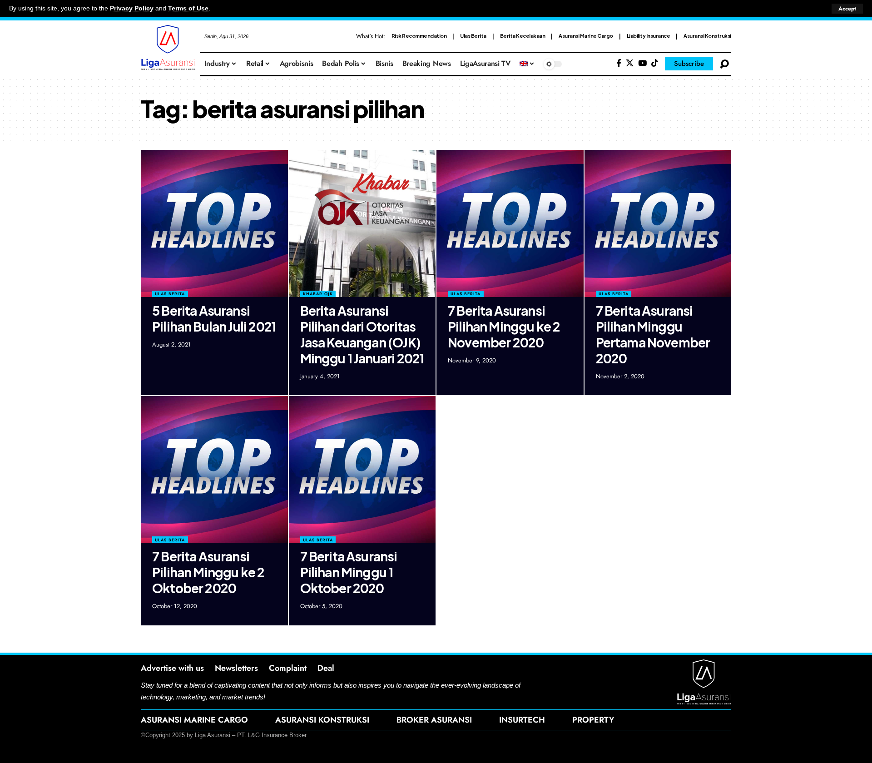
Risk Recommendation (419, 36)
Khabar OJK (318, 294)
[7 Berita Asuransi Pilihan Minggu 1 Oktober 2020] (362, 469)
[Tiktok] (654, 63)
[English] (527, 64)
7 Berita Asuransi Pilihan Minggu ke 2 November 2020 (504, 326)
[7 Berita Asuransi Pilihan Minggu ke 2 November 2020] (510, 223)
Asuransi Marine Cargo (586, 36)
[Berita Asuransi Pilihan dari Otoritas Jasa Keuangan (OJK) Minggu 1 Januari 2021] (362, 223)
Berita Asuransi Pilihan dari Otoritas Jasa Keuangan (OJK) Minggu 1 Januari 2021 (362, 334)
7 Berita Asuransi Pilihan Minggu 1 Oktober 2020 (348, 572)
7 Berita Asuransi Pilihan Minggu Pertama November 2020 (653, 334)
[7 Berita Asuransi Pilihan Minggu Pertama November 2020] (658, 223)
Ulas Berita (473, 36)
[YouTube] (642, 63)
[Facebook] (619, 63)
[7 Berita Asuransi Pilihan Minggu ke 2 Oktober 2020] (214, 469)
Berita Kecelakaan (522, 36)
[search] (724, 64)
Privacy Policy (132, 8)
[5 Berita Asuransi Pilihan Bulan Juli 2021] (214, 223)
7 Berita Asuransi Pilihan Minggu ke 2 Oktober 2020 (208, 572)
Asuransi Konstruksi (707, 36)
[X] (630, 63)
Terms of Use (188, 8)
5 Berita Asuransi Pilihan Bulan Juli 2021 (214, 318)
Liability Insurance (648, 36)
